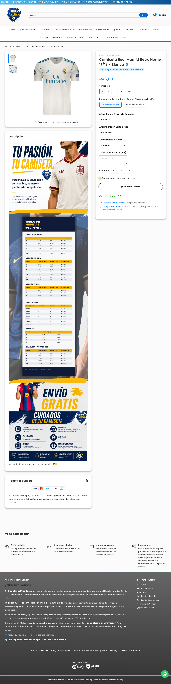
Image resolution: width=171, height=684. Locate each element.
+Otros (92, 37)
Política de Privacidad (147, 596)
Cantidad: (104, 170)
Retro (156, 29)
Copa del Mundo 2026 (64, 29)
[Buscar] (143, 15)
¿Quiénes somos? (28, 29)
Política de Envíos (145, 588)
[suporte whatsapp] (164, 674)
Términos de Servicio (146, 604)
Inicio (13, 29)
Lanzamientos (85, 29)
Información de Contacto (114, 37)
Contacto (141, 584)
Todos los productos (20, 46)
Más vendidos (102, 29)
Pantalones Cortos (75, 37)
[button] (159, 15)
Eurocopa (44, 37)
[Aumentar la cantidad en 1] (129, 170)
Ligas (115, 29)
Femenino (57, 37)
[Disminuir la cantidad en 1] (113, 170)
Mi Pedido (45, 29)
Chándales (144, 29)
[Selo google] (92, 666)
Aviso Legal (142, 592)
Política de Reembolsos (148, 600)
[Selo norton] (78, 666)
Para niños (130, 29)
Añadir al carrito (132, 186)
